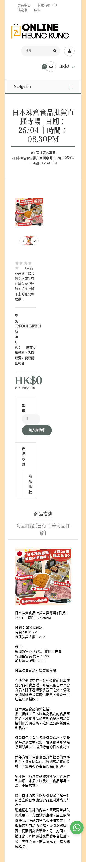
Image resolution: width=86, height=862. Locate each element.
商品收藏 (23, 456)
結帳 (37, 10)
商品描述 (43, 514)
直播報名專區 (45, 153)
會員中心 (24, 5)
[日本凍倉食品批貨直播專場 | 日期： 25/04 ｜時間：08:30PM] (29, 212)
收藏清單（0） (48, 5)
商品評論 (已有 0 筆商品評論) (43, 529)
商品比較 (25, 484)
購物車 (22, 10)
